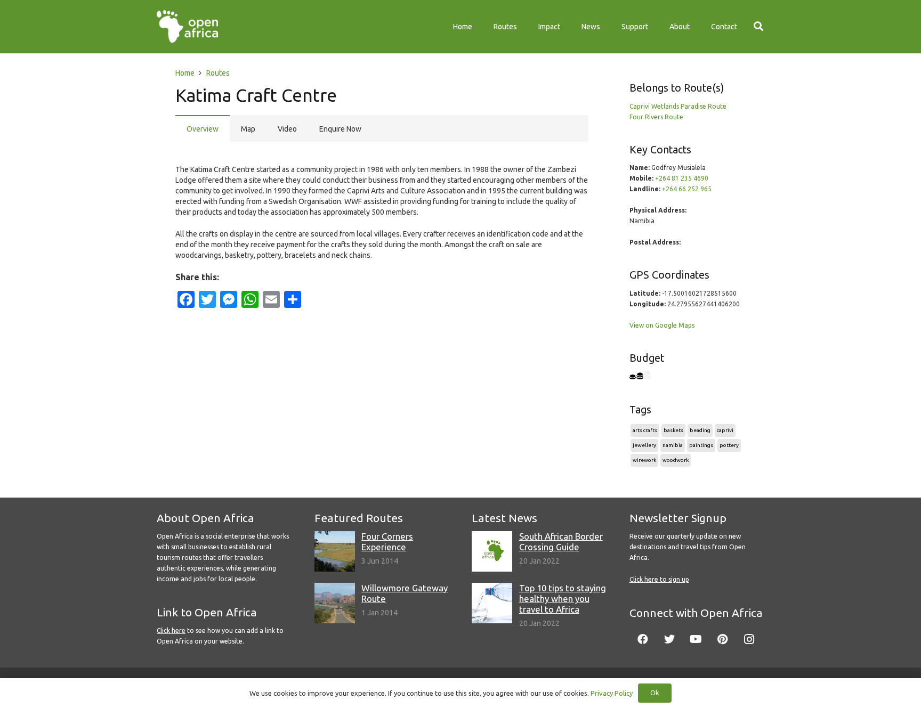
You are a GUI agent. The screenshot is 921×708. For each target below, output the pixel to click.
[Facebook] (642, 639)
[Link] (187, 26)
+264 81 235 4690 (681, 178)
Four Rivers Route (656, 116)
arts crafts (645, 430)
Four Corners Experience (387, 541)
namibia (673, 445)
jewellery (644, 445)
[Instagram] (749, 639)
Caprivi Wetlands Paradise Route (677, 106)
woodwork (676, 460)
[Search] (758, 26)
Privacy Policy (612, 693)
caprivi (725, 430)
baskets (673, 430)
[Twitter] (669, 639)
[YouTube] (696, 639)
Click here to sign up (659, 579)
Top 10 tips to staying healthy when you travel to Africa (562, 598)
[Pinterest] (722, 639)
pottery (729, 445)
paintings (701, 445)
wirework (644, 460)
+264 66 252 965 (687, 188)
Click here (171, 630)
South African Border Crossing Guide (561, 541)
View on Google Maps (661, 325)
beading (700, 430)
